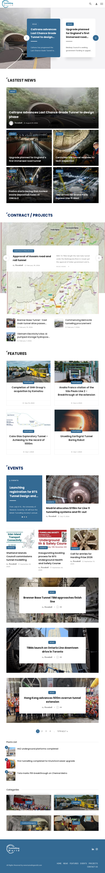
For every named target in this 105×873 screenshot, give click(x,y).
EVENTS (83, 863)
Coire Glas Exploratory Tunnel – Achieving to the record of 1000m (28, 440)
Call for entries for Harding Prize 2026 (81, 555)
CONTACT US (92, 867)
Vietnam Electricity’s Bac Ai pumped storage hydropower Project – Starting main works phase (33, 335)
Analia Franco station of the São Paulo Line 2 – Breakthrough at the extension (76, 391)
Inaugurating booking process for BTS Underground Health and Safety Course (51, 558)
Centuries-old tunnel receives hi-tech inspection (75, 159)
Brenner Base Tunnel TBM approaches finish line (52, 599)
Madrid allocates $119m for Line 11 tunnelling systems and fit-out (68, 510)
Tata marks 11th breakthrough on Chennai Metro (42, 773)
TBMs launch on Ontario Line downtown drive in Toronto (52, 649)
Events (51, 502)
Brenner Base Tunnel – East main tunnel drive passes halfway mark (32, 322)
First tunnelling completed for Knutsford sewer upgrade (46, 761)
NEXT (63, 731)
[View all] (28, 802)
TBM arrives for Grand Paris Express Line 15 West (72, 196)
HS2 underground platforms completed (37, 748)
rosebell (18, 123)
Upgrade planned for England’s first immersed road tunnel (77, 33)
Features (28, 382)
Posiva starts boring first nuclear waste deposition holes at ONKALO (28, 195)
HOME (59, 863)
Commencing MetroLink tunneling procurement (78, 322)
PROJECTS (93, 863)
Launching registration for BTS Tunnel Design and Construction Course (23, 492)
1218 (58, 731)
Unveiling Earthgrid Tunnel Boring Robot (76, 438)
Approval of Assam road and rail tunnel (32, 258)
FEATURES (74, 863)
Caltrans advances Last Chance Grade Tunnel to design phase (43, 33)
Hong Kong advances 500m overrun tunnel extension (52, 700)
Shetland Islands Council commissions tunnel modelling (19, 556)
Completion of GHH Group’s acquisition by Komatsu (28, 389)
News (34, 24)
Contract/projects (23, 251)
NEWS (65, 863)
